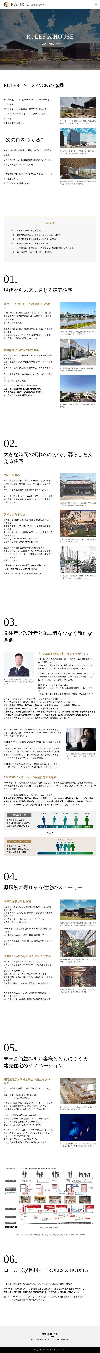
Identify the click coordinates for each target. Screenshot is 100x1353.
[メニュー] (95, 4)
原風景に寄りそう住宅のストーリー (32, 243)
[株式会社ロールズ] (14, 4)
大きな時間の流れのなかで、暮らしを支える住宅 (38, 235)
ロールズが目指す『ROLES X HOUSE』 (35, 252)
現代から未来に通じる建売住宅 (30, 230)
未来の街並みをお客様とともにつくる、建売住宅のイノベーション (46, 248)
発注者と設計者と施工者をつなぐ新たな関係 (36, 239)
